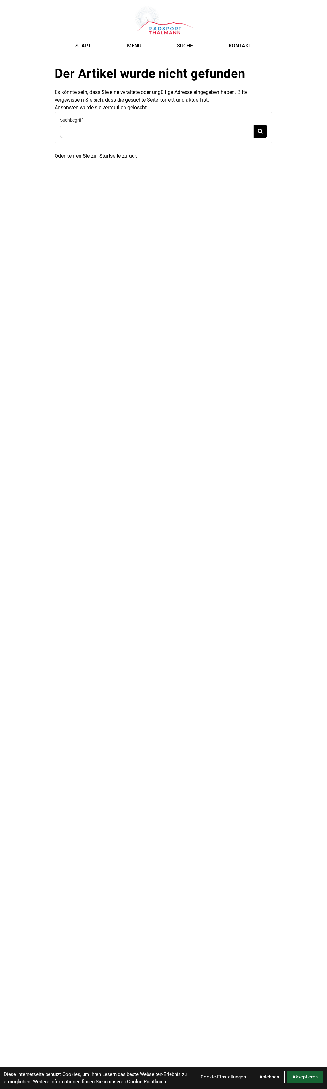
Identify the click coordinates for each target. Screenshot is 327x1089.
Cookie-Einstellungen (223, 1077)
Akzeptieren (305, 1077)
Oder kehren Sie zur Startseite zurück (96, 156)
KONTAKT (240, 46)
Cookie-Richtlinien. (147, 1082)
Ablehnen (269, 1077)
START (83, 46)
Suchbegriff (71, 120)
